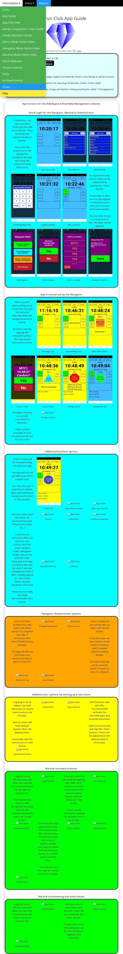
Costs (6, 9)
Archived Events (12, 80)
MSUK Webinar (12, 61)
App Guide (9, 16)
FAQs (5, 74)
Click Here (46, 76)
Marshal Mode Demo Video (19, 54)
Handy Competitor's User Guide (23, 29)
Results (43, 3)
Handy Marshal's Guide (17, 35)
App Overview (11, 22)
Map (5, 93)
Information (10, 3)
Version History (12, 67)
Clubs (6, 87)
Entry (29, 3)
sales (79, 51)
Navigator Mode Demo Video (21, 48)
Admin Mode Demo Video (18, 42)
